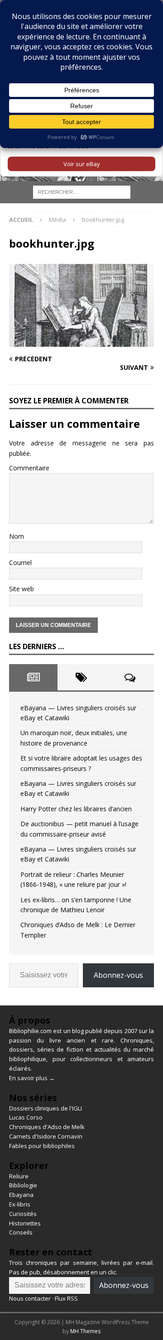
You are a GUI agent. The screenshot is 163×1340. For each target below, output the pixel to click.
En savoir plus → (32, 1078)
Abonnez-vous (118, 975)
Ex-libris (19, 1204)
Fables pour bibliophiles (42, 1146)
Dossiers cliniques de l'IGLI (45, 1108)
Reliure (19, 1176)
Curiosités (23, 1214)
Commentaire (29, 468)
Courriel (20, 562)
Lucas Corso (26, 1117)
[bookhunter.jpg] (81, 341)
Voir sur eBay (81, 164)
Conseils (21, 1232)
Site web (21, 588)
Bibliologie (23, 1185)
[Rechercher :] (81, 191)
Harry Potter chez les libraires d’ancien (76, 808)
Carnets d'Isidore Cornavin (45, 1136)
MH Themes (85, 1331)
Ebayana (21, 1195)
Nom (16, 536)
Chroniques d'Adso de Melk (47, 1127)
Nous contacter (30, 1298)
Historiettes (25, 1223)
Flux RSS (66, 1298)
